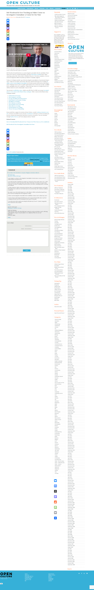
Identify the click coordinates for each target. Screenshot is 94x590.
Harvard (56, 378)
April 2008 (70, 534)
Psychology (56, 77)
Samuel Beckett (71, 127)
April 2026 (70, 190)
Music (56, 414)
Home (26, 573)
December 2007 (71, 540)
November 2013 (71, 427)
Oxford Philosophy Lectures (73, 39)
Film (55, 367)
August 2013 (70, 432)
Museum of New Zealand (59, 250)
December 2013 (71, 426)
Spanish (56, 124)
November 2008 (71, 523)
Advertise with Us (29, 576)
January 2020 (70, 310)
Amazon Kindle (58, 319)
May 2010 (70, 494)
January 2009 (70, 520)
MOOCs (56, 410)
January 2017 (70, 367)
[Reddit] (28, 31)
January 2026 (70, 195)
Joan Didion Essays (58, 157)
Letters (56, 396)
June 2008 (70, 531)
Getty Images (57, 241)
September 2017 (71, 354)
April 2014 (70, 419)
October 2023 (70, 238)
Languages (50, 578)
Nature (56, 416)
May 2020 (70, 303)
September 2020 (71, 297)
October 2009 (70, 505)
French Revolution (58, 239)
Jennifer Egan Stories (58, 151)
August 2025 (70, 203)
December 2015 (71, 388)
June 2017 (70, 359)
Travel (56, 455)
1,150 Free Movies (58, 18)
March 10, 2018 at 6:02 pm (14, 176)
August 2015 (70, 394)
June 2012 (70, 455)
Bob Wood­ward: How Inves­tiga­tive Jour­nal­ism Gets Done (21, 124)
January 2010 (70, 501)
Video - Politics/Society (59, 462)
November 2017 (71, 351)
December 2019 (71, 311)
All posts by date (58, 306)
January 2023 (70, 252)
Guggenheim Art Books (59, 242)
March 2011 (70, 478)
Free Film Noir (57, 90)
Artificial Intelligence (59, 330)
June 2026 (70, 187)
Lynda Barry (70, 149)
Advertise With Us (72, 63)
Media (56, 407)
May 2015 (70, 399)
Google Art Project (58, 238)
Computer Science (58, 60)
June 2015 (70, 397)
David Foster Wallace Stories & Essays (59, 140)
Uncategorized (58, 459)
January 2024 (70, 233)
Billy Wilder (56, 300)
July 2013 (70, 434)
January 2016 (70, 386)
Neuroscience (57, 418)
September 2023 (71, 240)
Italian (55, 121)
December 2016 (71, 369)
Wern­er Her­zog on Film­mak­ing (16, 108)
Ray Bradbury (57, 288)
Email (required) (28, 228)
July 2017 (70, 357)
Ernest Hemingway (72, 108)
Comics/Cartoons (58, 344)
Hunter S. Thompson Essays (58, 155)
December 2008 (71, 521)
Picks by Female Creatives (73, 133)
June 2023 (70, 244)
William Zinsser (57, 289)
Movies (50, 577)
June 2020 (70, 302)
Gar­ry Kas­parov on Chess (15, 97)
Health (56, 379)
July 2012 (70, 453)
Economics (56, 64)
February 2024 (71, 232)
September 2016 (71, 373)
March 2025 (70, 211)
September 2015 (71, 392)
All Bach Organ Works (59, 264)
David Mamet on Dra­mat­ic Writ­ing (17, 100)
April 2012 (70, 458)
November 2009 (71, 504)
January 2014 (70, 424)
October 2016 (70, 372)
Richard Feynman (71, 16)
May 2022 (70, 265)
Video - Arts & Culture (59, 461)
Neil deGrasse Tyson (72, 106)
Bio (25, 580)
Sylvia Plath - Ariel (71, 72)
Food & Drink (57, 370)
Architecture (57, 325)
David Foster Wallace (72, 100)
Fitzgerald (56, 284)
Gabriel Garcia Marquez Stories (59, 159)
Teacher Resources (58, 210)
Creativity (57, 347)
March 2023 (70, 249)
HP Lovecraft (57, 146)
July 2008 (70, 529)
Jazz (56, 388)
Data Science (57, 62)
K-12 (56, 390)
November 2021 (71, 275)
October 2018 (70, 334)
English (55, 116)
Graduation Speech (59, 376)
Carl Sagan (70, 20)
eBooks (50, 580)
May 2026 (70, 189)
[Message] (28, 33)
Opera (56, 421)
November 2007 (71, 542)
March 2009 (70, 517)
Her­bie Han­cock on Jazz (14, 95)
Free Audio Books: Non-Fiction (59, 181)
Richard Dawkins (71, 26)
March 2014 (70, 421)
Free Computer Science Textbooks (59, 191)
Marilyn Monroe (71, 130)
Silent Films (56, 91)
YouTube (56, 473)
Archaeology (57, 324)
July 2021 (70, 281)
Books (56, 336)
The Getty (56, 222)
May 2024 (70, 227)
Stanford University (58, 235)
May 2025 (70, 208)
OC (8, 152)
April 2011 (70, 477)
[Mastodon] (28, 28)
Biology (56, 54)
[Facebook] (28, 23)
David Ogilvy (57, 297)
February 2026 (71, 194)
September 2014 (71, 412)
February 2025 (71, 213)
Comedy (56, 342)
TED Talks (57, 450)
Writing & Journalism (58, 80)
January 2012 (70, 462)
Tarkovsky (70, 164)
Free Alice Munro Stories (59, 149)
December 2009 (71, 502)
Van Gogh (56, 256)
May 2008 (70, 532)
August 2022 (70, 260)
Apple (56, 322)
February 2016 (71, 384)
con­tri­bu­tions (30, 113)
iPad (56, 385)
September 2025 (71, 201)
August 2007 (70, 547)
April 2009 (70, 515)
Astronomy (56, 53)
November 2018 (71, 332)
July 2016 (70, 377)
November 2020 (71, 294)
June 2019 (70, 321)
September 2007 (71, 545)
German (56, 119)
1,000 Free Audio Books (59, 20)
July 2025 (70, 205)
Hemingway (57, 283)
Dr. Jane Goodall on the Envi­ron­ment (18, 98)
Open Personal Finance (59, 313)
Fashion (56, 365)
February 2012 (71, 461)
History (55, 68)
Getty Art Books (57, 245)
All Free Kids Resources (59, 213)
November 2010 (71, 485)
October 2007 (70, 544)
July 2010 (70, 491)
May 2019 (70, 322)
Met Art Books (57, 244)
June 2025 (70, 206)
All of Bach (56, 265)
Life (55, 399)
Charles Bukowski (71, 80)
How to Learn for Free (59, 382)
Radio (56, 436)
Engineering (56, 65)
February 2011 (71, 480)
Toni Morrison (57, 292)
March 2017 (70, 364)
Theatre (56, 453)
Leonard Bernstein (71, 24)
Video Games (57, 465)
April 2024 (70, 229)
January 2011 (70, 482)
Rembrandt (56, 254)
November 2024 (71, 217)
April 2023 (70, 248)
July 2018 (70, 338)
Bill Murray (70, 81)
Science (56, 442)
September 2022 (71, 259)
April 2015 (70, 400)
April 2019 (70, 324)
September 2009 (71, 507)
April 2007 (70, 553)
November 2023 (71, 236)
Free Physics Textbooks (59, 189)
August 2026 (70, 184)
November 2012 (71, 447)
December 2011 (71, 464)
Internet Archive (58, 384)
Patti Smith (70, 113)
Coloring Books (57, 257)
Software (57, 444)
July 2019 (70, 319)
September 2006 (71, 564)
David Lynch (70, 165)
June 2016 (70, 378)
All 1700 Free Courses (59, 82)
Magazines (57, 402)
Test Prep (56, 211)
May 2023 (70, 246)
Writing (56, 470)
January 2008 (70, 539)
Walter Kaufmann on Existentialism (75, 29)
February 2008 (71, 537)
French (55, 118)
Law (56, 394)
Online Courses (13, 17)
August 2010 (70, 490)
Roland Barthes (71, 32)
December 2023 (71, 235)
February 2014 (71, 423)
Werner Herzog (71, 167)
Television (57, 451)
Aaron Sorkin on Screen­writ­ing (16, 104)
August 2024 (70, 222)
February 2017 (71, 365)
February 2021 (71, 289)
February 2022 (71, 270)
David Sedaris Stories (59, 161)
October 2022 (70, 257)
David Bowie (70, 126)
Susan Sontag (71, 175)
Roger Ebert (70, 173)
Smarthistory (57, 253)
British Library (57, 236)
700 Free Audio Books (59, 175)
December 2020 (71, 292)
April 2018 (70, 343)
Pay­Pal (12, 116)
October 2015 (70, 391)
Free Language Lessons (59, 205)
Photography (57, 424)
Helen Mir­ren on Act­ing (14, 106)
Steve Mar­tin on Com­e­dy (15, 103)
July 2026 (70, 186)
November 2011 (71, 466)
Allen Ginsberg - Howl (72, 91)
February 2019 (71, 327)
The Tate (56, 228)
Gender (56, 373)
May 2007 (70, 552)
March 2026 (70, 192)
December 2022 (71, 254)
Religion (56, 79)
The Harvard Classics (58, 135)
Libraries (56, 398)
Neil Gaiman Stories (58, 138)
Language (57, 391)
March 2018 (70, 345)
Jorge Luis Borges (71, 23)
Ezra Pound (70, 94)
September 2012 (71, 450)
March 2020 (70, 307)
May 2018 (70, 342)
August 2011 (70, 470)
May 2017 (70, 361)
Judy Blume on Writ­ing (14, 101)
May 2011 (70, 475)
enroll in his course (17, 90)
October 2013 (70, 429)
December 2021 (71, 273)
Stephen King (57, 163)
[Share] (28, 39)
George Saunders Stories (59, 153)
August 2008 (70, 528)
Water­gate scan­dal (36, 74)
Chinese (56, 114)
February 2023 (71, 251)
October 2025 (70, 200)
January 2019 (70, 329)
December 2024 (71, 216)
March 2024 (70, 230)
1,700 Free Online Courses (59, 14)
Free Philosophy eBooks (59, 133)
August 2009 (70, 509)
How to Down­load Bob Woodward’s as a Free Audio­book (28, 121)
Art (55, 328)
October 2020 (70, 295)
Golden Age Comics (58, 166)
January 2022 (70, 271)
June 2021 (70, 283)
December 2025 (71, 197)
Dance (56, 350)
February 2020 (71, 308)
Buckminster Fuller (71, 28)
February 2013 (71, 442)
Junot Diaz (70, 151)
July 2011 (70, 472)
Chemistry (56, 57)
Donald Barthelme (72, 122)
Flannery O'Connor (72, 88)
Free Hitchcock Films (58, 98)
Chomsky (56, 164)
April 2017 (70, 362)
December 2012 (71, 445)
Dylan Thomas (71, 96)
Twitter (56, 456)
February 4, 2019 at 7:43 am (14, 208)
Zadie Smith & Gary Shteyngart (74, 146)
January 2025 (70, 214)
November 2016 (71, 370)
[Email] (28, 36)
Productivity (57, 433)
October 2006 (70, 563)
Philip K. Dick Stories (58, 136)
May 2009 (70, 513)
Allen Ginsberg (71, 111)
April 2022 (70, 267)
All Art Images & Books (59, 219)
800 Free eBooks (58, 23)
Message (22, 228)
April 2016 (70, 381)
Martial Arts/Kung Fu (58, 95)
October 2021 (70, 276)
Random (56, 438)
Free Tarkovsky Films (58, 102)
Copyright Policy (28, 577)
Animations (56, 96)
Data (56, 351)
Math (55, 71)
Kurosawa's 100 (71, 159)
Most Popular (57, 411)
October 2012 (70, 448)
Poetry (56, 428)
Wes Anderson (71, 170)
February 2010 (71, 499)
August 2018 (70, 337)
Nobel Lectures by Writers (73, 34)
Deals (56, 353)
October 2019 (70, 314)
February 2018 (71, 346)
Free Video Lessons (58, 201)
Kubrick (69, 157)
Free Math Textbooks (58, 193)
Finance (56, 368)
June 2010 (70, 493)
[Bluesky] (28, 20)
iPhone (56, 387)
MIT (55, 408)
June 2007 (70, 550)
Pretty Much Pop (58, 431)
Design (56, 354)
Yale (56, 471)
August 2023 (70, 241)
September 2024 (71, 221)
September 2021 (71, 278)
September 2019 (71, 316)
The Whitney (57, 231)
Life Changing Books (58, 169)
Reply (9, 204)
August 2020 (70, 299)
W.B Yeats (70, 92)
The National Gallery (58, 230)
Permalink (12, 152)
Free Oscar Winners (58, 105)
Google (56, 374)
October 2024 (70, 219)
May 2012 (70, 456)
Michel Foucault (71, 13)
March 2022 (70, 268)
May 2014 (70, 418)
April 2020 (70, 305)
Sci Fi (56, 441)
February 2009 (71, 518)
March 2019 (70, 326)
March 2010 (70, 497)
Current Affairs (58, 348)
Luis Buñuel (70, 171)
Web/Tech (57, 467)
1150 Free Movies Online (59, 88)
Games (56, 371)
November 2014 (71, 408)
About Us (27, 575)
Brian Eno (70, 114)
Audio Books (57, 333)
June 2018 (70, 340)
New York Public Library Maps (59, 248)
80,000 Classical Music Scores (59, 268)
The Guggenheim (58, 227)
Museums (57, 413)
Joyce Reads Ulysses (72, 73)
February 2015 (71, 404)
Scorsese (70, 162)
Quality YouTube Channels (57, 208)
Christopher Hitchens (72, 118)
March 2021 (70, 287)
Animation (57, 321)
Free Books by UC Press (59, 167)
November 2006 (71, 561)
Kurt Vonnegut (57, 291)
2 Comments (27, 17)
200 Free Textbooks (58, 24)
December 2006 (71, 560)
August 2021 (70, 279)
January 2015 (70, 405)
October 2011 (70, 467)
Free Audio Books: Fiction (59, 177)
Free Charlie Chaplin (58, 99)
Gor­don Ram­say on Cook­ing (15, 107)
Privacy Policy (28, 578)
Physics (56, 74)
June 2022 (70, 264)
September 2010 (71, 488)
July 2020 (70, 300)
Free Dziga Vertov (58, 104)
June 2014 (70, 416)
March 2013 (70, 440)
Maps (56, 404)
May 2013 (70, 437)
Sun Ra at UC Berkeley (72, 15)
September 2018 (71, 335)
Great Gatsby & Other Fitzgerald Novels (59, 144)
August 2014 (70, 413)
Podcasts (57, 427)
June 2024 (70, 225)
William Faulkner (71, 86)
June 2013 (70, 435)
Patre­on (16, 116)
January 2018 (70, 348)
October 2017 (70, 353)
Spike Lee (70, 148)
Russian (56, 122)
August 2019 (70, 318)
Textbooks (50, 579)
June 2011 (70, 474)
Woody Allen (70, 168)
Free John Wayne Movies (59, 101)
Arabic (55, 113)
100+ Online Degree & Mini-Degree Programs (59, 16)
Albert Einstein (71, 78)
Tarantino (70, 160)
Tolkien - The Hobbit (72, 89)
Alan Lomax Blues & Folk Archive (59, 276)
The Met (56, 221)
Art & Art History (58, 51)
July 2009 (70, 510)
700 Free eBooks (58, 132)
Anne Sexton (70, 97)
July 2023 (70, 243)
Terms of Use (28, 579)
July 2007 (70, 548)
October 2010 (70, 486)
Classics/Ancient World (59, 59)
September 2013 (71, 431)
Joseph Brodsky (71, 119)
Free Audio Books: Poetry (59, 178)
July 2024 (70, 224)
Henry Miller (70, 116)
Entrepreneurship (58, 362)
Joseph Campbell (71, 18)
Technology (57, 448)
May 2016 (70, 380)
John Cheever (70, 99)
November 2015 (71, 389)
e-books (56, 356)
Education (57, 359)
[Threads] (28, 25)
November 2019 (71, 313)
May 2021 (70, 284)
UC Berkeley (57, 458)
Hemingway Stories (58, 142)
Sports (56, 445)
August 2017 (70, 356)
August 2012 (70, 451)
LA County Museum (58, 233)
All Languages (57, 125)
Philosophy (56, 73)
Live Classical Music (58, 271)
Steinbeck (56, 298)
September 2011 (71, 469)
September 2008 (71, 526)
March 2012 (70, 459)
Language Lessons (59, 393)
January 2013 (70, 443)
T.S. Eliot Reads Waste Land (74, 70)
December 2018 (71, 330)
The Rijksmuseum (58, 224)
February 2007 (71, 556)
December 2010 (71, 483)
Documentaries (57, 93)
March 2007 (70, 555)
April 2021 (70, 286)
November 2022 (71, 256)
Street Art (56, 251)
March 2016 (70, 383)
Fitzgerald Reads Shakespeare (74, 84)
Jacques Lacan (71, 31)
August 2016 (70, 375)
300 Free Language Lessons (58, 27)
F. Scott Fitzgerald (72, 110)
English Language (58, 361)
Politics (56, 430)
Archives (56, 327)
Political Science (57, 76)
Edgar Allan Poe (57, 148)
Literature (56, 70)
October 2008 (70, 525)
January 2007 (70, 558)
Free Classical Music (58, 270)
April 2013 (70, 439)
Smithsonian (57, 225)
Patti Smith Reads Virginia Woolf (75, 76)
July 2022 (70, 262)
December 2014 (71, 407)
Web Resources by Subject (58, 204)
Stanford (57, 447)
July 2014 (70, 415)
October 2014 (70, 410)
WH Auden (70, 140)
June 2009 (70, 512)
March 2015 (70, 402)
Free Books (56, 200)
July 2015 (70, 396)
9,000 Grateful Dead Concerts (58, 273)
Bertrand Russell (71, 37)
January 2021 (70, 291)
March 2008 (70, 536)
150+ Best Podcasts (58, 21)
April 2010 (70, 496)
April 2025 (70, 209)
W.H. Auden (70, 121)
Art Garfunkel (70, 129)
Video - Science (58, 464)
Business (56, 56)
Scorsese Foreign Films (73, 176)
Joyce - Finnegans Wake (73, 75)
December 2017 (71, 349)
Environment (57, 67)
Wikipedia (57, 468)
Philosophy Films (71, 178)
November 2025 (71, 198)
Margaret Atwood (58, 295)
